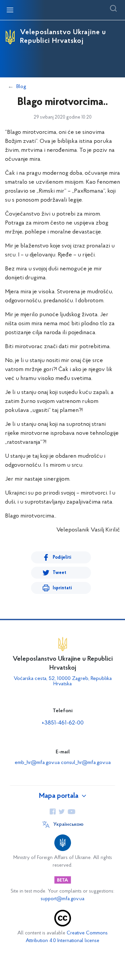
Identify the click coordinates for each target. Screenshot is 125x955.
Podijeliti (62, 557)
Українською (68, 824)
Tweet (59, 572)
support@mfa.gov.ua (62, 899)
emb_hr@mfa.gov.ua (37, 762)
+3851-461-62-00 (63, 723)
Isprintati (62, 588)
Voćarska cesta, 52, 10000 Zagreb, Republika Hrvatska (63, 681)
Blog (21, 86)
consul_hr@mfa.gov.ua (86, 762)
